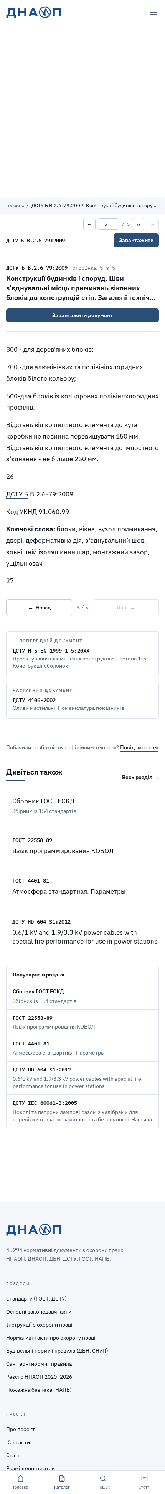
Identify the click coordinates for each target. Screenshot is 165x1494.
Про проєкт (20, 1429)
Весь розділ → (140, 777)
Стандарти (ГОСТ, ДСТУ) (36, 1298)
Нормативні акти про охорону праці (51, 1337)
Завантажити (136, 240)
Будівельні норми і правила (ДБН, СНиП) (57, 1350)
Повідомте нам (139, 747)
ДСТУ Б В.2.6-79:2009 (37, 267)
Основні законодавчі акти (38, 1311)
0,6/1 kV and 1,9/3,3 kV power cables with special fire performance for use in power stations (84, 936)
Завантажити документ (82, 315)
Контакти (18, 1442)
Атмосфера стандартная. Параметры (68, 891)
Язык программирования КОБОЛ (63, 851)
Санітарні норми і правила (39, 1363)
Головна (15, 205)
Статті (14, 1455)
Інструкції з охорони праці (39, 1324)
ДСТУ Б (17, 494)
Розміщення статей (30, 1468)
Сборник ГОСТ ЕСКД (43, 801)
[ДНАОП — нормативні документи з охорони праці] (33, 12)
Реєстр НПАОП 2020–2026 (39, 1376)
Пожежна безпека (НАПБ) (39, 1389)
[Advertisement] (82, 111)
